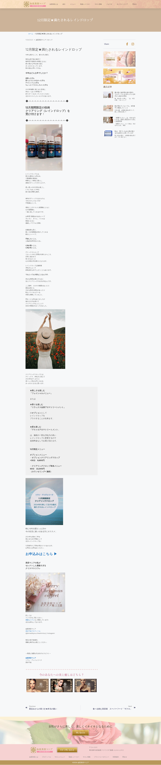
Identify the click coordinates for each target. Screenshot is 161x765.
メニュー (73, 4)
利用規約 (116, 757)
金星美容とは (54, 4)
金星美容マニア (31, 658)
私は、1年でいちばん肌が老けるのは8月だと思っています (125, 132)
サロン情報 (98, 4)
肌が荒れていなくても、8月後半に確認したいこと (125, 107)
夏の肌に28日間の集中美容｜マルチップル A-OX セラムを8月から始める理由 (125, 94)
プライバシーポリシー (101, 757)
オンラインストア (122, 4)
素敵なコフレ (30, 620)
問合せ (134, 4)
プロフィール (46, 757)
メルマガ (109, 4)
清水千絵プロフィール (33, 631)
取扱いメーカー (85, 4)
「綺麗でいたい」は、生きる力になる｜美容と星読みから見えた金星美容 (125, 119)
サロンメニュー (60, 757)
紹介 (64, 4)
